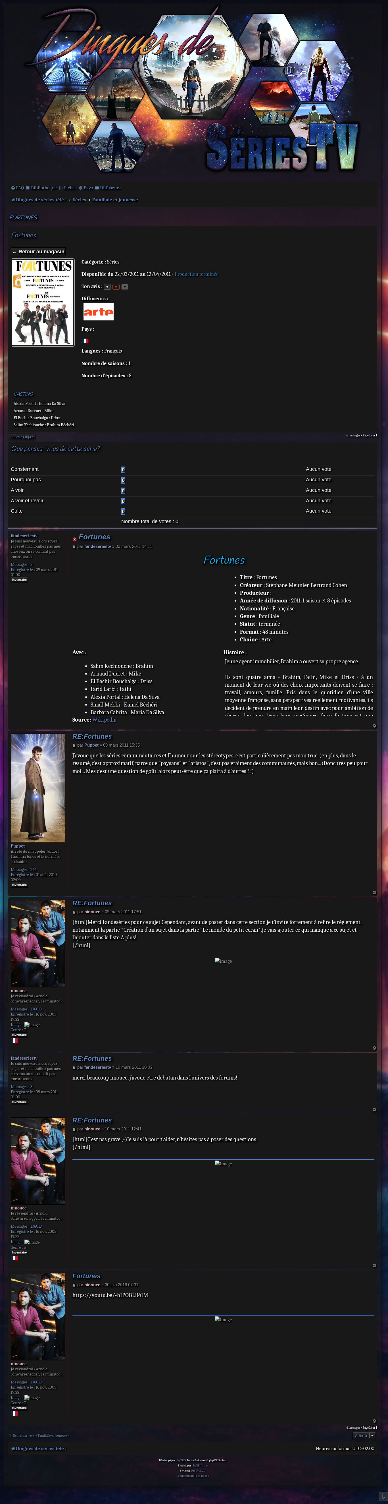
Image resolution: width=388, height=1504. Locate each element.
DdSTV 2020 (198, 1470)
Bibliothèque (44, 187)
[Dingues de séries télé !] (192, 92)
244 (33, 869)
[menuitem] (17, 188)
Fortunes (23, 217)
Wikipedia (104, 719)
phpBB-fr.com (200, 1465)
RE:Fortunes (92, 736)
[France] (85, 341)
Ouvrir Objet (22, 437)
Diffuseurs (110, 187)
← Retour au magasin (38, 251)
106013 (36, 1009)
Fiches (70, 187)
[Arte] (99, 311)
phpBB (180, 1460)
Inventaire (19, 579)
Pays (88, 187)
